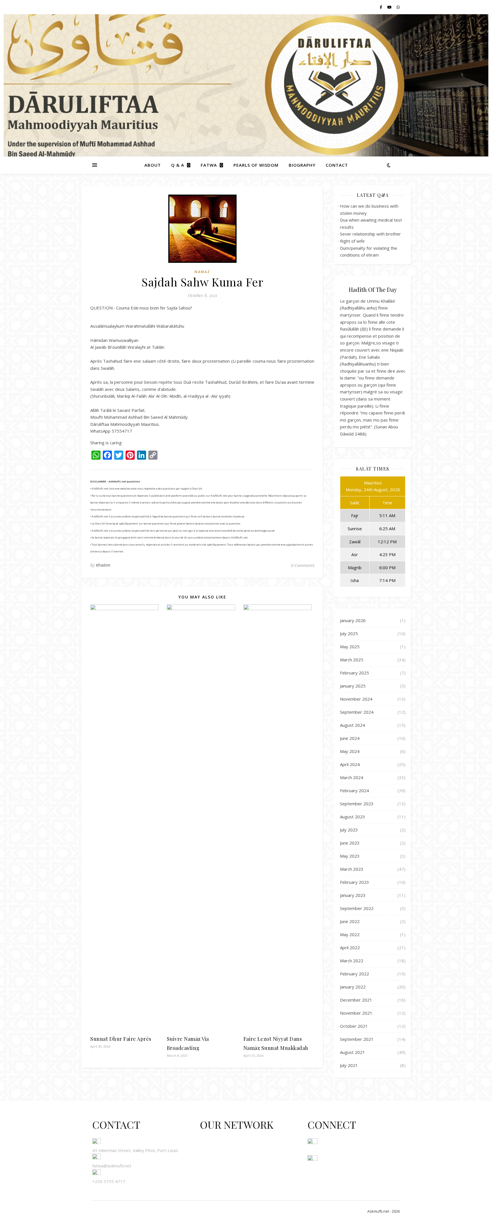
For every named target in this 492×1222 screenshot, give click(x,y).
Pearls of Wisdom (255, 165)
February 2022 (354, 974)
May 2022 (350, 934)
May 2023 (350, 856)
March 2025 (351, 659)
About (152, 165)
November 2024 (356, 699)
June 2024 (350, 738)
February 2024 (354, 790)
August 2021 (352, 1052)
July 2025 (349, 633)
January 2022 (353, 987)
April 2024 (350, 764)
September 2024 (357, 712)
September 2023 (357, 803)
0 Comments (302, 565)
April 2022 (350, 947)
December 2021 (356, 1000)
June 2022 (350, 921)
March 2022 (351, 960)
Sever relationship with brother (370, 234)
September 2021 (357, 1039)
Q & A (177, 165)
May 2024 (350, 751)
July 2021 (349, 1065)
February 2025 (354, 673)
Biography (302, 165)
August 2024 (352, 725)
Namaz (202, 271)
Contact (337, 165)
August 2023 (352, 817)
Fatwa (209, 165)
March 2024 (351, 777)
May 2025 (350, 646)
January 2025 (353, 686)
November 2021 (356, 1013)
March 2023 (351, 869)
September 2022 (357, 908)
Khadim (103, 565)
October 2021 (354, 1026)
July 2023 (349, 830)
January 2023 (353, 895)
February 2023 (354, 882)
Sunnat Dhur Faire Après (120, 1038)
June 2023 (350, 843)
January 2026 (353, 620)
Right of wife (352, 241)
